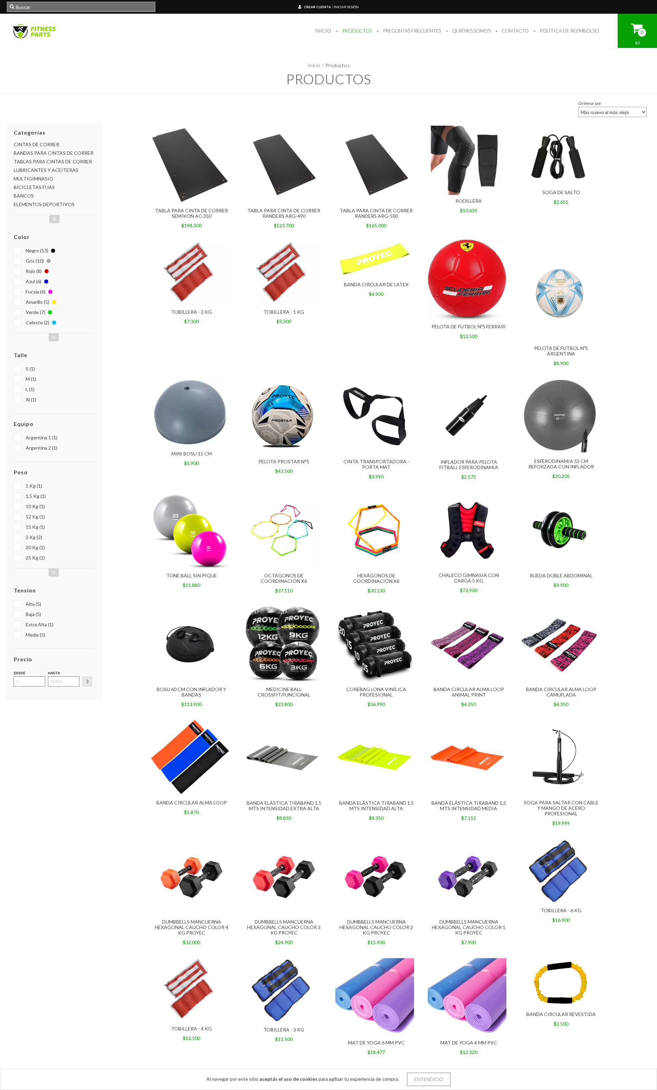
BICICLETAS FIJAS (34, 187)
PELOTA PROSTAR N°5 (283, 461)
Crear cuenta (317, 7)
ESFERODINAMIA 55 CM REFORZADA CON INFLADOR (561, 463)
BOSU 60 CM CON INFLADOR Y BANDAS (191, 692)
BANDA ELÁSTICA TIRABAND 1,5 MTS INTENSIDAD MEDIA (468, 805)
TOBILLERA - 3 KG (283, 1029)
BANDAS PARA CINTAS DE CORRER (53, 153)
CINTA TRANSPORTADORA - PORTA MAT (376, 464)
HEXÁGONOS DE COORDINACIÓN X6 (376, 578)
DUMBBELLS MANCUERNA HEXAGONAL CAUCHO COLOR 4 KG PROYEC (191, 927)
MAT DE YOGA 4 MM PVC (468, 1042)
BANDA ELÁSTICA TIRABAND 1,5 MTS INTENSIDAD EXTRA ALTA (284, 805)
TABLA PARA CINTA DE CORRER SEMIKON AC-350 (191, 213)
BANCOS (24, 196)
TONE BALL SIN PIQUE (191, 575)
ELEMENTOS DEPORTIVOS (44, 204)
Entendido (428, 1079)
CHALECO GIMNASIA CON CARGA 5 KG (469, 578)
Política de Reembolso (569, 31)
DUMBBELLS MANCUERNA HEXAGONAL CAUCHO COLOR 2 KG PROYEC (376, 927)
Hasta (54, 673)
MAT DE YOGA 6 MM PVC (376, 1042)
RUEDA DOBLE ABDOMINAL (561, 575)
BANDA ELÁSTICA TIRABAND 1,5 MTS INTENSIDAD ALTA (376, 805)
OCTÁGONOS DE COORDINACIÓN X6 (284, 578)
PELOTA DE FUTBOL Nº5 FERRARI (468, 326)
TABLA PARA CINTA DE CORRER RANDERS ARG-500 (376, 213)
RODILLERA (468, 201)
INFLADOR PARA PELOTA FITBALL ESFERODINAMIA (468, 464)
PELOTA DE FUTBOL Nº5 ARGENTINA (561, 350)
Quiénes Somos (471, 31)
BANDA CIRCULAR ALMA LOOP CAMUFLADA (561, 692)
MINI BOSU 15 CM (191, 453)
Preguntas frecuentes (411, 31)
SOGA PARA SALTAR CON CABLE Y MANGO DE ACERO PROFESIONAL (561, 808)
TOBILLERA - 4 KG (191, 1028)
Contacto (515, 31)
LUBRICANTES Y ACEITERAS (46, 170)
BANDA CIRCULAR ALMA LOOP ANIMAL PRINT (469, 692)
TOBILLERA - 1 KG (283, 312)
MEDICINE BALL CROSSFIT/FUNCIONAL (284, 692)
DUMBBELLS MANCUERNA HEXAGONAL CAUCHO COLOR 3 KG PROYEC (284, 927)
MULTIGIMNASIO (33, 178)
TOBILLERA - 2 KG (191, 312)
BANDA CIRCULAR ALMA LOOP (191, 802)
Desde (19, 673)
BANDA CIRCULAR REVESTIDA (561, 1014)
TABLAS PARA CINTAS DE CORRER (53, 161)
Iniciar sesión (346, 7)
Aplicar (87, 681)
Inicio (323, 31)
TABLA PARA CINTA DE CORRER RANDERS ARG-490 (283, 213)
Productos (356, 31)
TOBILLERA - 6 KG (561, 910)
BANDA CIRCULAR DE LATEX (376, 284)
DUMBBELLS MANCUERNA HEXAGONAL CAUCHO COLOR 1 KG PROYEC (468, 927)
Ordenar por (589, 103)
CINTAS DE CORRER (36, 144)
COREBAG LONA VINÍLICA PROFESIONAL (376, 692)
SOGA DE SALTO (561, 192)
